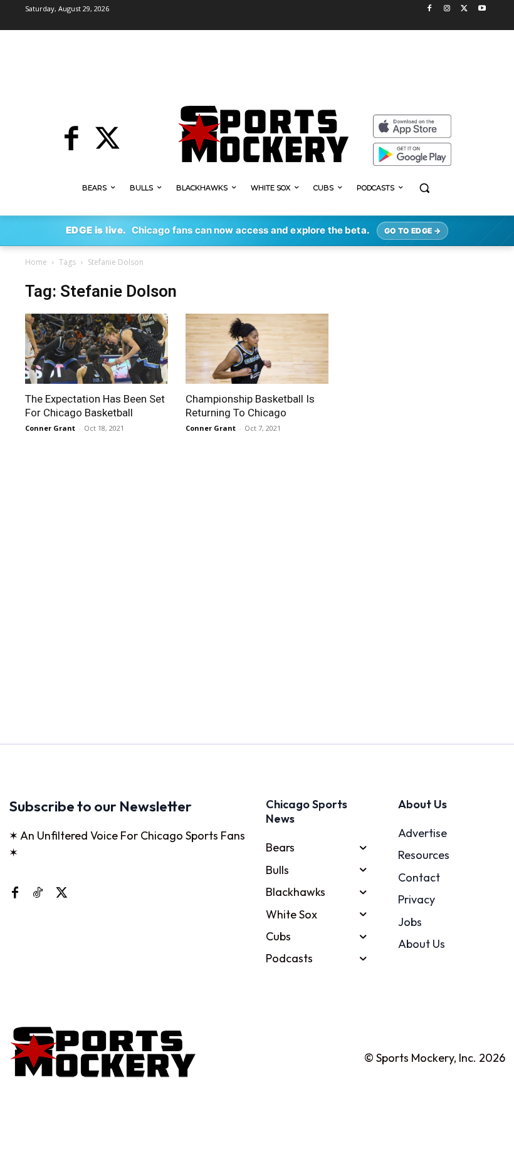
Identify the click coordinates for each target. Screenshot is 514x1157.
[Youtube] (482, 9)
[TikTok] (37, 892)
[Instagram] (447, 9)
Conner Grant (50, 428)
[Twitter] (464, 9)
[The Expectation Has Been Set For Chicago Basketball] (96, 349)
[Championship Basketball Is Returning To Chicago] (257, 349)
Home (36, 262)
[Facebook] (429, 9)
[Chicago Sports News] (263, 134)
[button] (424, 188)
